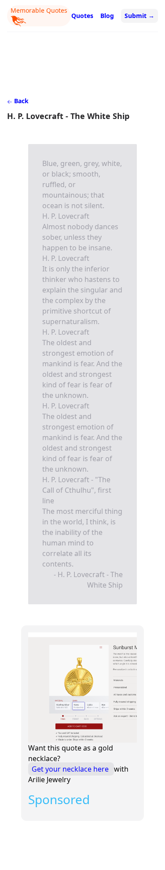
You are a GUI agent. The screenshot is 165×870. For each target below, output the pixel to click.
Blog (107, 15)
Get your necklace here (71, 769)
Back (20, 101)
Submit (139, 15)
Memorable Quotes (39, 10)
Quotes (82, 15)
